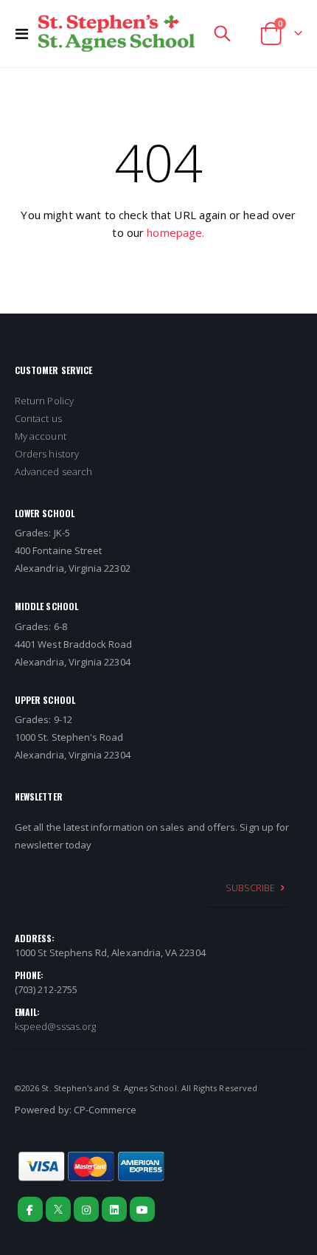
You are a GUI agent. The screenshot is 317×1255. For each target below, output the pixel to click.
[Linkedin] (114, 1209)
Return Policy (44, 400)
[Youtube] (142, 1209)
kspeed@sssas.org (55, 1026)
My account (40, 436)
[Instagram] (86, 1209)
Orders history (47, 453)
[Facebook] (30, 1209)
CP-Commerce (105, 1109)
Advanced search (53, 471)
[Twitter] (58, 1209)
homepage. (175, 232)
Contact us (38, 418)
